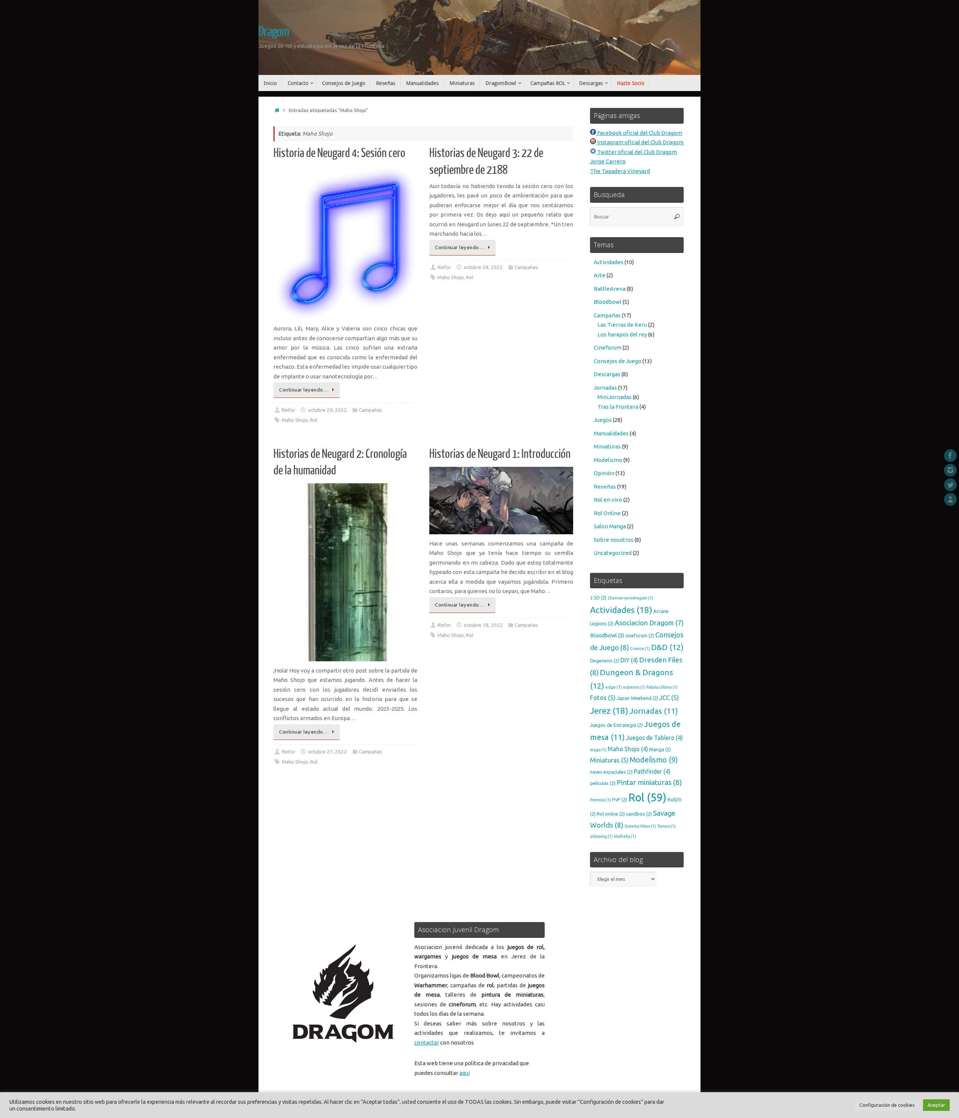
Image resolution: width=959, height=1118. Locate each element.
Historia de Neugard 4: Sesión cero (339, 153)
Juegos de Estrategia (616, 725)
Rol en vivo (608, 499)
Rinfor (288, 410)
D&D (667, 647)
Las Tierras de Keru (622, 324)
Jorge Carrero (608, 161)
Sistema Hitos (640, 826)
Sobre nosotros (613, 540)
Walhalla (625, 836)
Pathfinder (652, 771)
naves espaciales (611, 771)
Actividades (608, 262)
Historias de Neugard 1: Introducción (500, 454)
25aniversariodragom (630, 598)
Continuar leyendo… (304, 390)
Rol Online (607, 513)
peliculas (602, 783)
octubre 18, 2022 (483, 625)
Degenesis (604, 660)
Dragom (273, 31)
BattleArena (610, 288)
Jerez (609, 710)
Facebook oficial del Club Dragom (639, 133)
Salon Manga (610, 526)
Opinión (604, 473)
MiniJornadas (615, 397)
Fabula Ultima (662, 687)
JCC (669, 697)
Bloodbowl (607, 302)
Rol (313, 420)
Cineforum (607, 347)
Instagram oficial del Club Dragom (640, 142)
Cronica (640, 648)
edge (613, 687)
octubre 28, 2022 (483, 267)
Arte (599, 275)
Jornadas (605, 387)
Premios (600, 800)
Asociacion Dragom (649, 622)
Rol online (611, 813)
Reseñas (605, 486)
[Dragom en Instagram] (950, 470)
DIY (629, 660)
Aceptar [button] (936, 1105)
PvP (619, 799)
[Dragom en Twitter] (950, 484)
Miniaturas (607, 446)
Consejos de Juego (617, 361)
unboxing (601, 836)
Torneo (666, 826)
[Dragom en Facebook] (950, 455)
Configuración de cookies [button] (887, 1105)
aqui (464, 1073)
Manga (660, 749)
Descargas (607, 374)
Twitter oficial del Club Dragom (636, 152)
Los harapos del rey (622, 334)
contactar (426, 1042)
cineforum (639, 635)
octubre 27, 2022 (327, 752)
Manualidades (611, 433)
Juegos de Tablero (654, 737)
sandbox (639, 813)
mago (598, 749)
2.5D (598, 597)
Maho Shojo (295, 420)
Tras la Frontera (618, 407)
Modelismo (608, 460)
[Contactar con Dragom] (950, 499)
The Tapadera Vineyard (620, 171)
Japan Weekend (637, 698)
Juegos (603, 420)
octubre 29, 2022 (327, 410)
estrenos (634, 687)
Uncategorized (613, 553)
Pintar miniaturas (649, 782)
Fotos (602, 697)
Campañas (370, 410)
